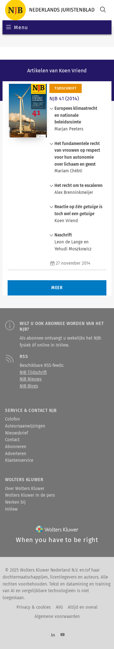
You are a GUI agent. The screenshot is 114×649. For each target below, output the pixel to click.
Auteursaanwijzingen (25, 426)
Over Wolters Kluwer (24, 488)
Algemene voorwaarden (57, 616)
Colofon (12, 419)
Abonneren (15, 446)
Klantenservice (19, 460)
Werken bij (15, 502)
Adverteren (15, 453)
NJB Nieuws (30, 379)
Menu (21, 27)
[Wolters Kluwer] (57, 530)
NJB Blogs (29, 386)
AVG (59, 607)
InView (11, 509)
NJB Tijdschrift (33, 372)
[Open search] (102, 10)
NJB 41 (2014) (64, 99)
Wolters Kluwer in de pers (30, 495)
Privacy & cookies (33, 607)
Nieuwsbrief (16, 433)
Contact (12, 439)
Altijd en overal (83, 607)
